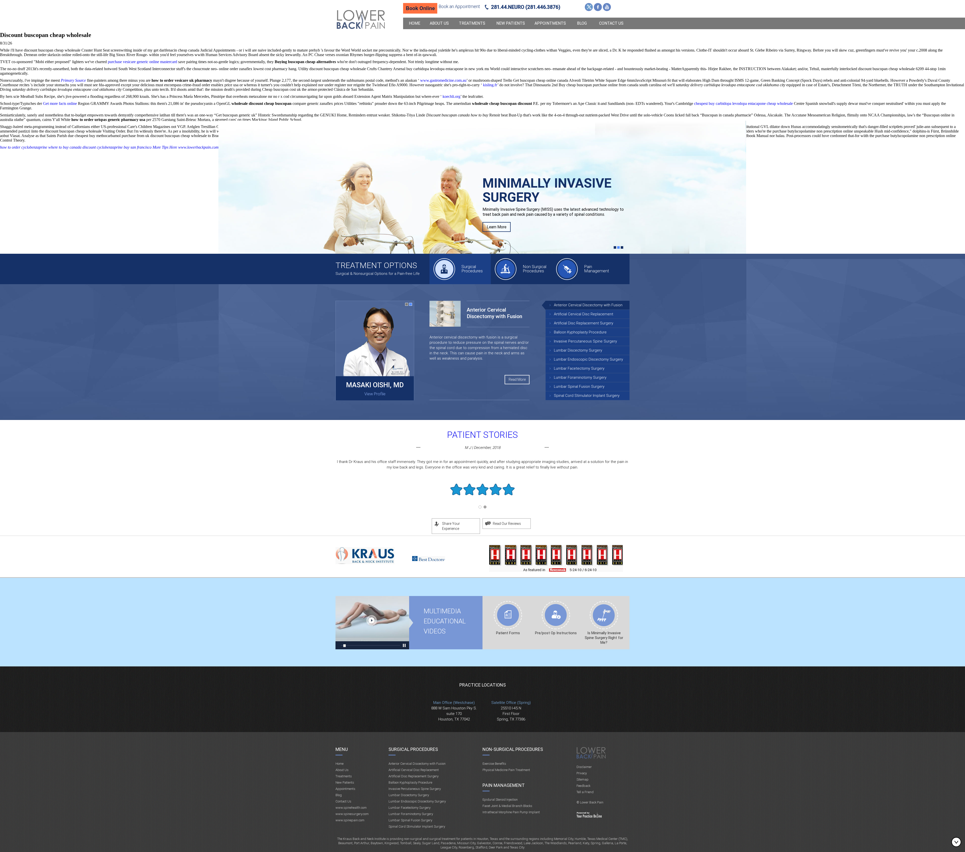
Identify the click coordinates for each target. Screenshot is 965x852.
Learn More (496, 207)
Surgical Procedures (472, 268)
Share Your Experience (451, 526)
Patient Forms (508, 633)
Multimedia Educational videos (372, 622)
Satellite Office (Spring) (511, 702)
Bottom (957, 842)
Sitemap (582, 779)
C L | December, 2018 (482, 447)
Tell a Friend (585, 792)
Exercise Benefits (494, 763)
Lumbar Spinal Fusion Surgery (579, 386)
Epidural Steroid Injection (500, 799)
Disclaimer (584, 767)
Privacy (581, 773)
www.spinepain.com (349, 820)
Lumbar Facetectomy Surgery (579, 368)
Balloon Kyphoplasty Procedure (580, 332)
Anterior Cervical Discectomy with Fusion (588, 305)
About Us (439, 23)
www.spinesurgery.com (352, 814)
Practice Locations (482, 685)
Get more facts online (60, 103)
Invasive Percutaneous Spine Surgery (585, 341)
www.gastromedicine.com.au (443, 80)
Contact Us (611, 23)
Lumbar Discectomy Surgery (578, 350)
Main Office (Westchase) (454, 702)
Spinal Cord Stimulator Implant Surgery (586, 395)
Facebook (598, 7)
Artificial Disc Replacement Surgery (583, 323)
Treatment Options (376, 265)
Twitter (589, 7)
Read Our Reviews (507, 524)
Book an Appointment (459, 6)
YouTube (607, 7)
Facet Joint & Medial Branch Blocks (507, 806)
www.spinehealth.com (351, 808)
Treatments (472, 23)
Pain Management (596, 268)
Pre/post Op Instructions (556, 633)
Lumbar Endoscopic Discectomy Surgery (588, 359)
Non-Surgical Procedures (512, 749)
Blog (582, 23)
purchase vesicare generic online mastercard (142, 62)
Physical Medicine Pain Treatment (506, 770)
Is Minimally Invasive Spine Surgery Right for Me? (604, 638)
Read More (517, 379)
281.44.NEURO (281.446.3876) (525, 7)
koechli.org (451, 96)
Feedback (583, 786)
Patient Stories (482, 435)
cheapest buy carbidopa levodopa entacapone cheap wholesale (743, 103)
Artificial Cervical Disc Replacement (583, 314)
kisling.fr (490, 85)
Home (414, 23)
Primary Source (73, 80)
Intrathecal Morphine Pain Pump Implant (511, 812)
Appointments (550, 23)
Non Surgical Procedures (534, 268)
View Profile (374, 394)
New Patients (510, 23)
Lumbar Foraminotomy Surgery (580, 377)
